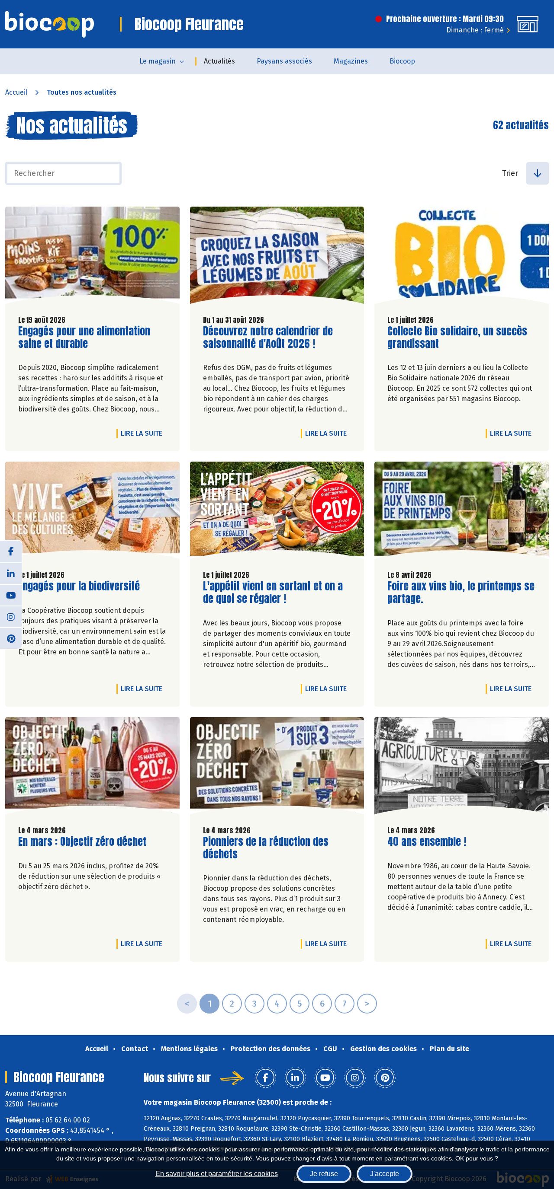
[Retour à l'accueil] (49, 24)
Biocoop (402, 61)
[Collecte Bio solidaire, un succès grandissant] (461, 257)
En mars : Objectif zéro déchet (82, 841)
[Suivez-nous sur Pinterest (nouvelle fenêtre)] (11, 638)
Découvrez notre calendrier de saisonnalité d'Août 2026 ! (268, 337)
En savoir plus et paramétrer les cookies (216, 1173)
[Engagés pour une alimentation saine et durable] (92, 257)
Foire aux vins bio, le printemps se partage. (461, 592)
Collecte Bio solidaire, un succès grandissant (457, 337)
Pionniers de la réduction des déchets (266, 848)
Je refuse (324, 1173)
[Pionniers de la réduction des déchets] (277, 768)
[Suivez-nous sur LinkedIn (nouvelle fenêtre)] (11, 573)
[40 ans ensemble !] (461, 768)
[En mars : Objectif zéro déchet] (92, 768)
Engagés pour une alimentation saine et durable (84, 337)
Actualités (219, 61)
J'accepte (384, 1173)
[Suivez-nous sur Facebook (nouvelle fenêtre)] (11, 551)
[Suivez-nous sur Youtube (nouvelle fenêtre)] (11, 595)
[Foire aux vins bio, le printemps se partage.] (461, 512)
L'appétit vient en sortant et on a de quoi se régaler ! (273, 592)
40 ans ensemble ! (426, 841)
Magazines (351, 61)
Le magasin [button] (157, 61)
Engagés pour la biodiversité (79, 586)
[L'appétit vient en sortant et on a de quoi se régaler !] (277, 512)
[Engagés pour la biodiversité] (92, 512)
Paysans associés (284, 61)
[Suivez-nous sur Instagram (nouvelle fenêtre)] (11, 616)
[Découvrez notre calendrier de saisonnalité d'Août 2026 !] (277, 257)
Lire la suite (144, 433)
